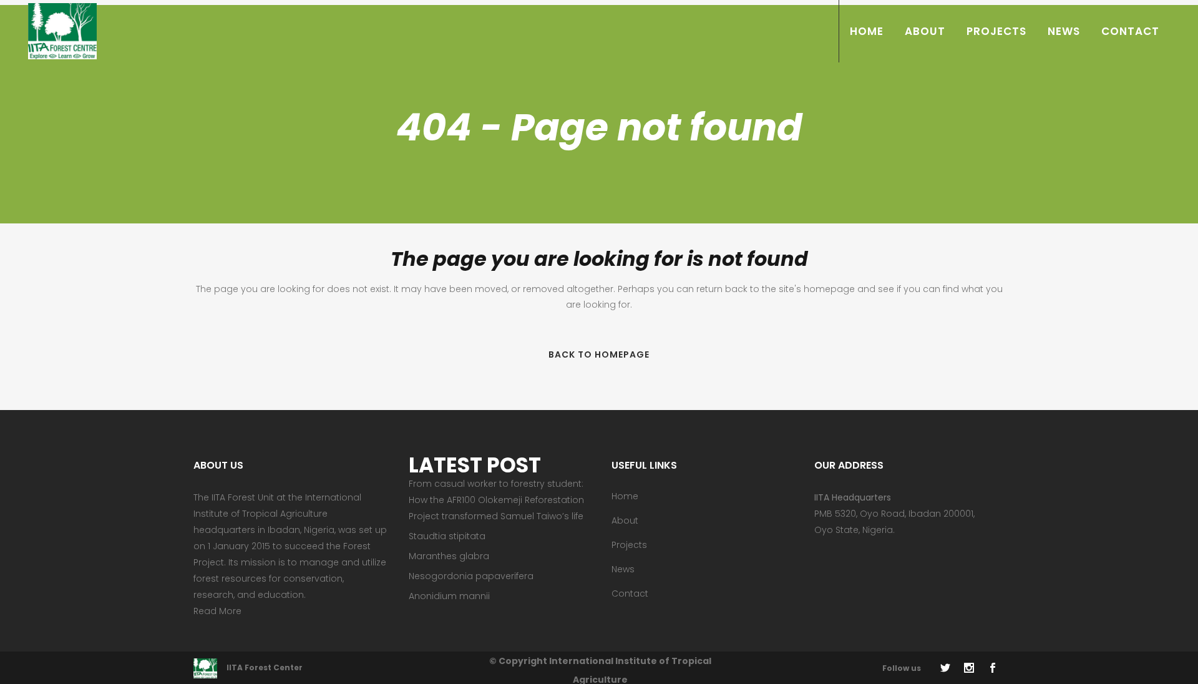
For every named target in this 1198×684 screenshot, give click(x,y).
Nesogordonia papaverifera (471, 576)
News (623, 569)
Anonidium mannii (449, 596)
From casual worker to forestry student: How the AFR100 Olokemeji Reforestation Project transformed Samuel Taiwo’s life (496, 499)
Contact (629, 593)
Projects (629, 545)
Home (624, 496)
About (624, 520)
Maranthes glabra (449, 556)
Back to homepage (599, 354)
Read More (217, 611)
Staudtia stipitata (447, 536)
